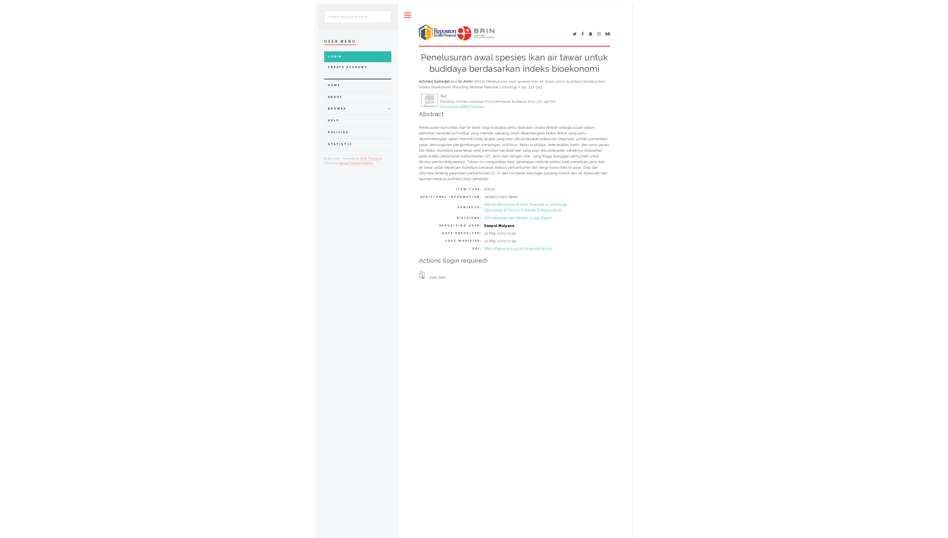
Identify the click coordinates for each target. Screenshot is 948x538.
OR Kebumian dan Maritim (506, 218)
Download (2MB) (454, 107)
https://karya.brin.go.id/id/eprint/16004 (518, 249)
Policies (338, 132)
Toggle (407, 15)
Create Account (348, 67)
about (335, 97)
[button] (422, 275)
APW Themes (369, 158)
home (334, 85)
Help (333, 120)
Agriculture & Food (500, 210)
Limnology (558, 204)
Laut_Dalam (542, 218)
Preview (477, 107)
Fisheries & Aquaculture (541, 210)
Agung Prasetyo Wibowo (356, 163)
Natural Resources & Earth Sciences (514, 204)
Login (335, 56)
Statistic (340, 144)
